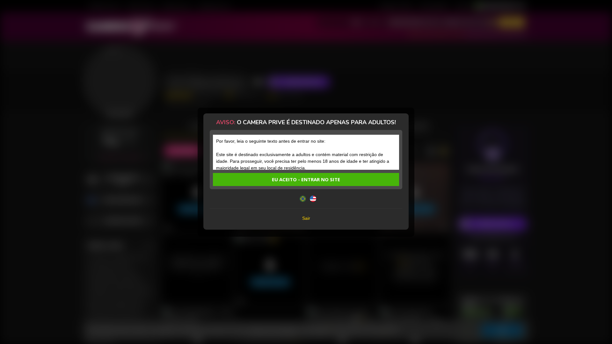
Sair (306, 218)
